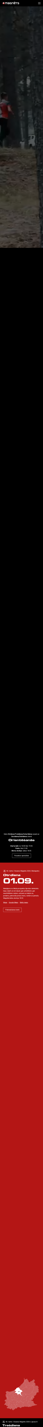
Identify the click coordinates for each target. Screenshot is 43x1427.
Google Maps (13, 902)
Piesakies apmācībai (21, 856)
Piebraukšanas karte (12, 910)
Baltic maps (24, 902)
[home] (11, 3)
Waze (5, 902)
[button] (39, 3)
